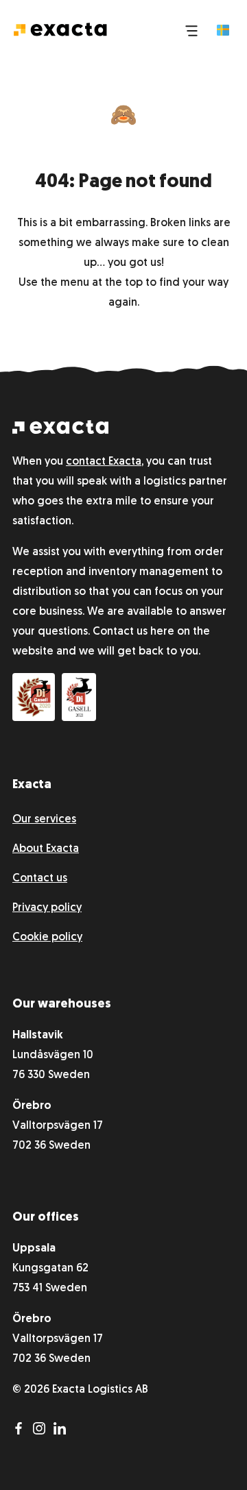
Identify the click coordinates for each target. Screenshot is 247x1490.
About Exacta (45, 849)
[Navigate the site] (191, 29)
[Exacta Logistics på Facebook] (22, 1431)
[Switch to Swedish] (223, 29)
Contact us (39, 878)
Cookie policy (47, 937)
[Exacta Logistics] (60, 431)
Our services (44, 819)
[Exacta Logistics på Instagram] (43, 1431)
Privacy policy (47, 908)
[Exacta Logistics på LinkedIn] (62, 1431)
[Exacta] (60, 28)
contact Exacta (103, 461)
